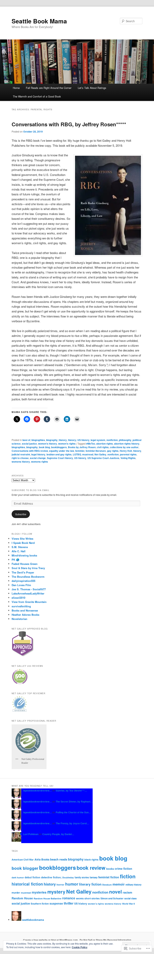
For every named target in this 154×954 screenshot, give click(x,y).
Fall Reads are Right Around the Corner (48, 88)
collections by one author (124, 447)
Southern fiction (40, 903)
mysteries (39, 892)
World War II (128, 903)
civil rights (103, 447)
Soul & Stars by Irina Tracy (28, 568)
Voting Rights (128, 458)
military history (133, 884)
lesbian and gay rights (59, 454)
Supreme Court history (60, 458)
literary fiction (90, 884)
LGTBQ (77, 454)
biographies (38, 440)
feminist (79, 451)
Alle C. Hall (18, 551)
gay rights (113, 451)
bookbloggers (59, 447)
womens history (21, 461)
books (110, 869)
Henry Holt (126, 451)
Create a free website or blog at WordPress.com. (50, 940)
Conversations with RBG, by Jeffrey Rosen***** (69, 124)
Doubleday (68, 877)
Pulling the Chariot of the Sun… (73, 812)
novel (115, 891)
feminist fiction (108, 877)
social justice (29, 443)
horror (60, 884)
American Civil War (23, 859)
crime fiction (123, 869)
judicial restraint (21, 454)
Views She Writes (22, 538)
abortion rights (104, 443)
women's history (47, 443)
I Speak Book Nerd (23, 543)
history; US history (78, 440)
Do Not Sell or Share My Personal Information (105, 940)
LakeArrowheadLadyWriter (28, 593)
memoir (118, 884)
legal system (98, 440)
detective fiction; (51, 877)
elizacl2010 (18, 598)
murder (16, 892)
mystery (56, 891)
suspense (56, 903)
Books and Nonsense (25, 610)
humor (71, 884)
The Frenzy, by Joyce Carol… (72, 823)
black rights (91, 859)
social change (38, 458)
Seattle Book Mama (39, 21)
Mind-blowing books (24, 555)
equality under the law (61, 451)
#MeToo (90, 443)
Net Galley (100, 454)
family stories (82, 877)
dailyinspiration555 (23, 581)
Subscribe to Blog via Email (31, 490)
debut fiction (32, 877)
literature (107, 884)
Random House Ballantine (47, 898)
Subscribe (20, 514)
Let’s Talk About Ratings (92, 88)
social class (130, 898)
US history (80, 458)
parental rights (128, 454)
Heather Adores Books (25, 615)
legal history (38, 454)
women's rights (67, 443)
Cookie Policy (79, 947)
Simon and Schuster (112, 898)
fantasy (93, 877)
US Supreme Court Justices (103, 458)
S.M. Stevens (20, 547)
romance (68, 898)
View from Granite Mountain (29, 602)
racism (127, 892)
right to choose (20, 458)
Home (16, 88)
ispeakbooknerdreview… (37, 790)
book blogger (25, 868)
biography (52, 440)
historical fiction (27, 884)
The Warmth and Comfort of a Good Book (37, 96)
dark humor (18, 877)
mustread (87, 454)
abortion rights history (126, 443)
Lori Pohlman (30, 834)
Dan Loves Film (21, 585)
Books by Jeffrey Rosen (82, 447)
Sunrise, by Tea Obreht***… (71, 790)
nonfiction (112, 440)
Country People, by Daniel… (58, 834)
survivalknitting (21, 606)
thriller (68, 903)
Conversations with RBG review (30, 451)
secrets (80, 898)
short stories (92, 898)
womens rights (39, 461)
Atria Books (41, 859)
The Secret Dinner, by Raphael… (74, 801)
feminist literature (96, 451)
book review (91, 867)
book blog (44, 447)
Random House (22, 898)
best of (26, 440)
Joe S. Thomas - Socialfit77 (29, 589)
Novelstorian (19, 619)
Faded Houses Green (24, 564)
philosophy (125, 440)
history (63, 440)
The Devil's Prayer (23, 572)
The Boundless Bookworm (28, 576)
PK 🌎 (15, 559)
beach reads (58, 859)
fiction (128, 876)
